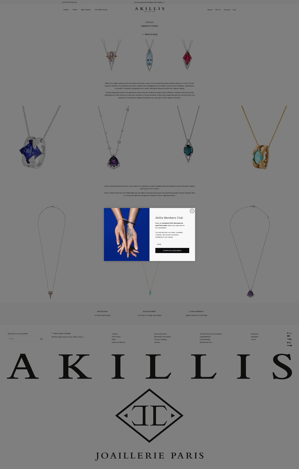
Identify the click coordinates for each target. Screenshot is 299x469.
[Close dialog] (192, 211)
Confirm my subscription (172, 250)
